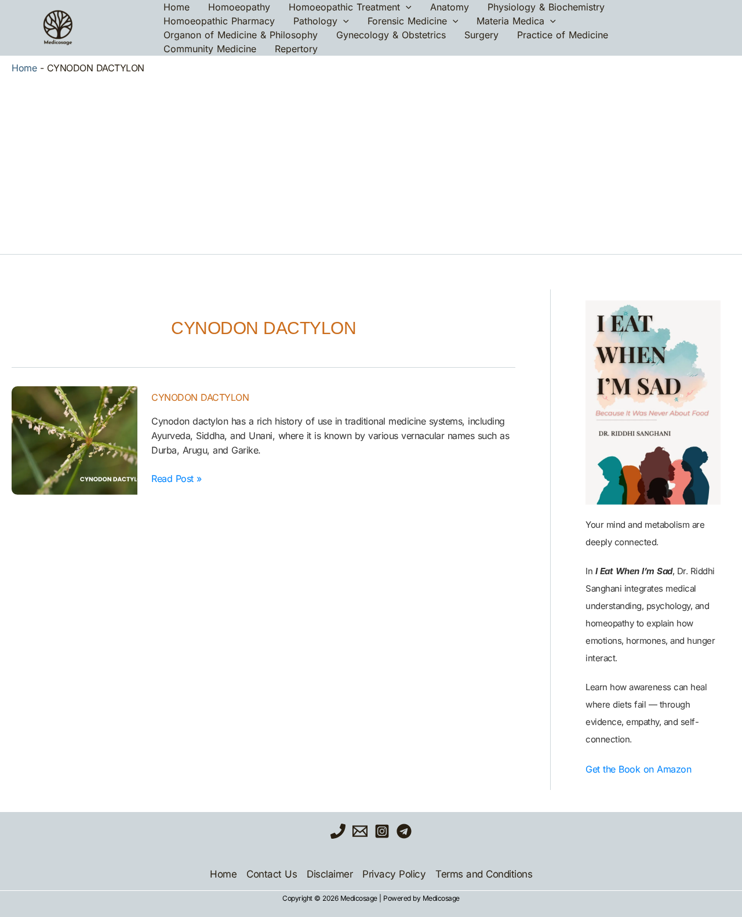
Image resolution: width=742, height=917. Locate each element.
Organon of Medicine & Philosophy (240, 35)
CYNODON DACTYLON (200, 397)
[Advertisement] (371, 161)
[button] (406, 7)
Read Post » (176, 478)
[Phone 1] (337, 831)
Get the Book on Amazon (638, 769)
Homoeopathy (239, 7)
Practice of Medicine (562, 35)
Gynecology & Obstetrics (391, 35)
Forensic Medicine (407, 21)
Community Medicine (209, 49)
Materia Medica (510, 21)
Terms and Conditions (483, 874)
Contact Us (271, 874)
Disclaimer (329, 874)
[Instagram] (382, 831)
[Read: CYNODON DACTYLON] (74, 440)
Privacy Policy (393, 874)
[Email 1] (360, 831)
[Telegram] (404, 831)
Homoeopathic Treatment (344, 7)
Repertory (296, 49)
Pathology (315, 21)
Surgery (481, 35)
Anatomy (449, 7)
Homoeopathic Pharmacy (219, 21)
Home (176, 7)
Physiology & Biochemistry (546, 7)
